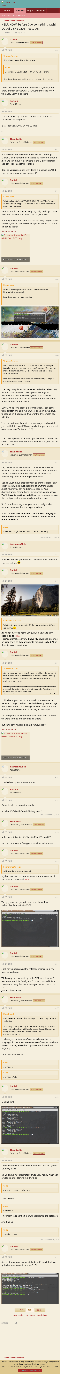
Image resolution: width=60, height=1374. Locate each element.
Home (7, 10)
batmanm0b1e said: (12, 620)
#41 (57, 50)
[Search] (56, 10)
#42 (57, 111)
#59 (57, 1160)
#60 (57, 1257)
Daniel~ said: (8, 1014)
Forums (20, 10)
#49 (57, 581)
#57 (57, 1008)
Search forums (19, 15)
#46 (57, 355)
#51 (57, 777)
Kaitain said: (8, 196)
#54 (57, 861)
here (26, 879)
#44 (57, 191)
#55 (57, 897)
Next (38, 1309)
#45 (57, 279)
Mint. (29, 640)
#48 (57, 554)
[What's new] (50, 10)
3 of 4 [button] (30, 1309)
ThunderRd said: (10, 56)
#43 (57, 150)
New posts (6, 15)
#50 (57, 663)
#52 (57, 800)
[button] (12, 10)
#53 (57, 832)
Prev (21, 1309)
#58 (57, 1097)
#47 (57, 462)
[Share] (52, 50)
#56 (57, 964)
